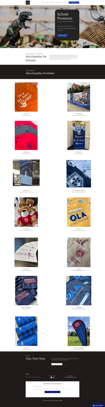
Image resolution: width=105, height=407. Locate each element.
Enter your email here (37, 386)
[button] (51, 2)
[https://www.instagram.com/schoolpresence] (53, 377)
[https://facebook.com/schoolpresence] (51, 377)
